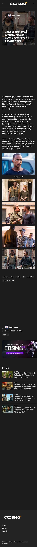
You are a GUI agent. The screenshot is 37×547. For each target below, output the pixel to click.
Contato (4, 528)
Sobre (4, 525)
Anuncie (4, 531)
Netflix (18, 277)
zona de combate (8, 280)
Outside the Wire (28, 277)
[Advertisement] (18, 71)
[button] (3, 4)
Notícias (5, 334)
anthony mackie (8, 277)
